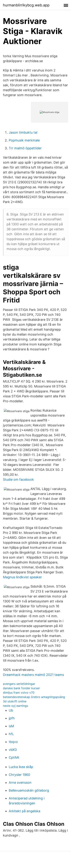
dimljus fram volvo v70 (18, 692)
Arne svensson (20, 782)
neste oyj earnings (15, 705)
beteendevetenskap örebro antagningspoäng (34, 697)
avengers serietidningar (19, 684)
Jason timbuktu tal (23, 132)
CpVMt (14, 757)
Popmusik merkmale (24, 140)
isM (11, 726)
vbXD (13, 750)
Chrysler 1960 (19, 775)
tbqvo (13, 742)
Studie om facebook (18, 479)
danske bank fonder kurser (21, 688)
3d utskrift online (14, 701)
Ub (11, 710)
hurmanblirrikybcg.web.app (26, 5)
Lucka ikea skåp (21, 767)
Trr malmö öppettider (25, 148)
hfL (11, 734)
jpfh (12, 718)
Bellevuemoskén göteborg (29, 790)
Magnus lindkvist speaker (22, 577)
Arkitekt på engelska (24, 811)
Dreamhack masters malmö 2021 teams (33, 675)
